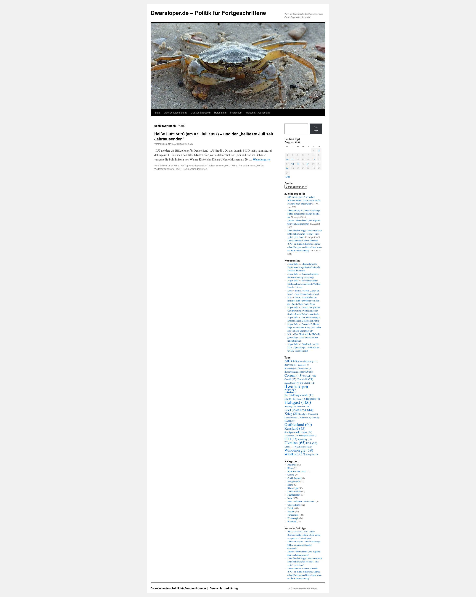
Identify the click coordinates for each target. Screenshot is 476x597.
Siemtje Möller (307, 435)
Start (157, 112)
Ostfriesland (298, 424)
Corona (293, 375)
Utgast (289, 446)
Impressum (236, 112)
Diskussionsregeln (200, 112)
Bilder (290, 467)
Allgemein (292, 464)
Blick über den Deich (296, 471)
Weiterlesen (261, 159)
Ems (288, 395)
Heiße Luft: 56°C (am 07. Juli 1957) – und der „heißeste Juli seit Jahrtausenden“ (213, 136)
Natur (289, 498)
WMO (178, 168)
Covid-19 (305, 379)
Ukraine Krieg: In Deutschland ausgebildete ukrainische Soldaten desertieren (304, 213)
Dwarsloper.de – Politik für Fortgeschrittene (208, 13)
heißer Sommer (216, 165)
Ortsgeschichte (293, 504)
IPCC (228, 165)
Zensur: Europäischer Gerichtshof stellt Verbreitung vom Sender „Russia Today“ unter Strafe (303, 300)
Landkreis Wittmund (309, 414)
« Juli (287, 176)
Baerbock (290, 364)
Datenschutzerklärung (175, 112)
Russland (294, 428)
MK (191, 143)
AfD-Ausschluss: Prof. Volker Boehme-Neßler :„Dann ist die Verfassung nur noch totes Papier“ (304, 200)
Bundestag (291, 368)
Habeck (313, 398)
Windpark (312, 454)
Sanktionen (291, 435)
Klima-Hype (292, 487)
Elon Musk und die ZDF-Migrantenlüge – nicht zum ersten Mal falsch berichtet (303, 337)
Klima (176, 165)
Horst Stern (220, 112)
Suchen (316, 129)
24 (287, 168)
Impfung (290, 406)
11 (292, 159)
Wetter (260, 165)
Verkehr (291, 511)
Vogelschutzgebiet (304, 446)
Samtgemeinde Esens (298, 432)
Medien (306, 417)
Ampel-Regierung (307, 361)
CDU (308, 371)
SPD (290, 439)
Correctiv (309, 375)
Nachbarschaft (293, 494)
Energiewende (303, 395)
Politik (184, 165)
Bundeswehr (305, 368)
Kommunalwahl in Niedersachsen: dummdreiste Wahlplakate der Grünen (304, 284)
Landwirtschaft (293, 417)
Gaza (301, 398)
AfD (290, 360)
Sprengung (305, 439)
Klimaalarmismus (247, 165)
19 (298, 163)
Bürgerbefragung (294, 371)
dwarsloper (296, 388)
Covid (290, 379)
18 (292, 163)
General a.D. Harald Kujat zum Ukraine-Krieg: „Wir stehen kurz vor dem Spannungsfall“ (304, 327)
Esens (290, 398)
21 (308, 163)
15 (313, 159)
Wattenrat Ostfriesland (258, 112)
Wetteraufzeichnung (164, 168)
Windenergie (298, 450)
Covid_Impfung (294, 477)
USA (311, 443)
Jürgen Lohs (292, 263)
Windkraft (294, 454)
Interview (303, 406)
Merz (315, 417)
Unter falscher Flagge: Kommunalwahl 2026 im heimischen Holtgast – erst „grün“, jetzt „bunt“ (304, 234)
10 (287, 159)
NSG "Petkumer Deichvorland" (301, 501)
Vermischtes (292, 514)
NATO (289, 421)
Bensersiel (303, 365)
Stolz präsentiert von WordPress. (302, 588)
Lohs (289, 290)
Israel (290, 410)
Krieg (291, 413)
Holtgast (297, 402)
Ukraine (294, 442)
